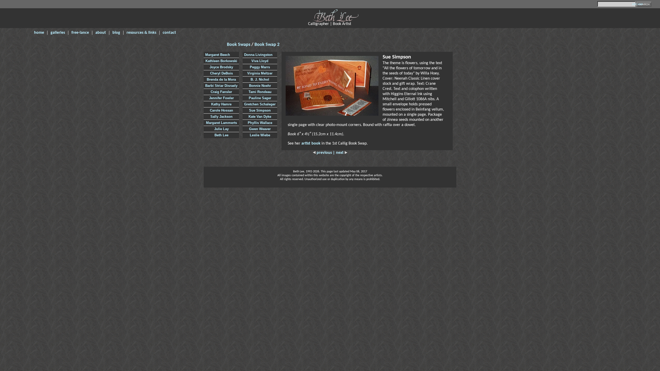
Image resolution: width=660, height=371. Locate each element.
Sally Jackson (221, 117)
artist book (310, 143)
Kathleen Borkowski (221, 61)
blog (116, 33)
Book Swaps (239, 45)
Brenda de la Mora (221, 79)
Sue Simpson (260, 110)
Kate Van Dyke (260, 117)
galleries (58, 33)
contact (169, 33)
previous (324, 153)
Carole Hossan (221, 110)
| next (339, 153)
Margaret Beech (217, 55)
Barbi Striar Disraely (221, 86)
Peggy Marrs (260, 67)
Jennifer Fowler (221, 98)
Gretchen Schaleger (260, 104)
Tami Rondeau (260, 92)
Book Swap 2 (266, 45)
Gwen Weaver (260, 129)
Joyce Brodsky (221, 67)
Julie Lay (221, 129)
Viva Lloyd (259, 61)
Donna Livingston (258, 55)
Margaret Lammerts (221, 123)
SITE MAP (637, 4)
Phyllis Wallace (260, 123)
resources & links (141, 33)
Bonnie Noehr (260, 86)
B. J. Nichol (260, 79)
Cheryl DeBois (221, 73)
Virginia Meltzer (260, 73)
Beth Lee (221, 135)
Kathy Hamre (221, 104)
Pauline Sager (260, 98)
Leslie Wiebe (260, 135)
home (39, 33)
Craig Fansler (221, 92)
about (100, 33)
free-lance (80, 33)
